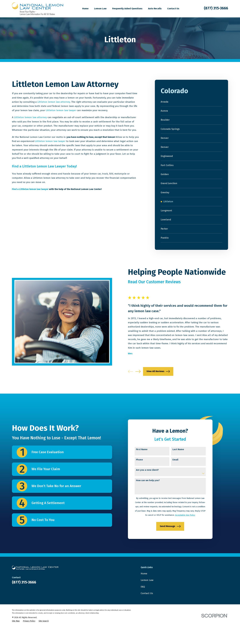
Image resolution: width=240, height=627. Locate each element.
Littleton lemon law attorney (53, 101)
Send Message (167, 526)
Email (175, 459)
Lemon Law (147, 580)
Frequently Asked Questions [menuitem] (127, 8)
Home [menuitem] (85, 8)
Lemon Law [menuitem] (100, 8)
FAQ (143, 586)
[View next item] (138, 371)
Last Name (178, 449)
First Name (142, 449)
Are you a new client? (147, 470)
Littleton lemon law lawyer (61, 110)
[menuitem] (191, 101)
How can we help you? (148, 480)
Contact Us (147, 593)
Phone (139, 459)
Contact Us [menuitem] (173, 8)
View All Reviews (155, 371)
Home (144, 573)
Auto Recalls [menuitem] (155, 8)
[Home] (37, 8)
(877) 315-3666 (216, 8)
